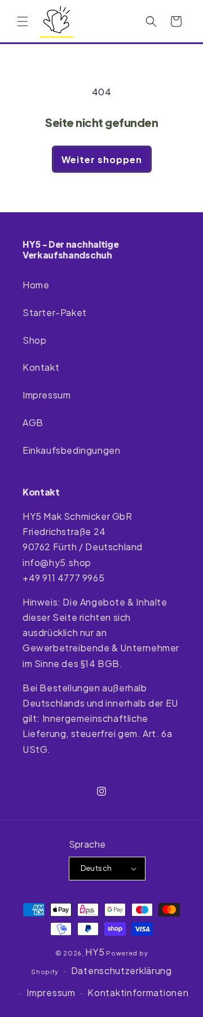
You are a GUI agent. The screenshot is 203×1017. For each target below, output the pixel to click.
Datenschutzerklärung (121, 970)
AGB (33, 422)
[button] (22, 21)
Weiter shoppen (101, 159)
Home (36, 285)
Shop (34, 340)
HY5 (94, 952)
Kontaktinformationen (137, 992)
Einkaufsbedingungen (71, 450)
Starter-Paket (55, 312)
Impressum (46, 395)
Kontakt (41, 367)
